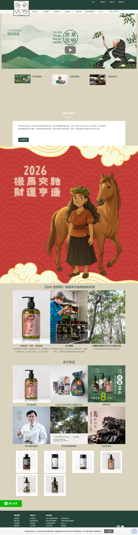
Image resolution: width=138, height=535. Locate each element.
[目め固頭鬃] (31, 384)
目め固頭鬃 (31, 405)
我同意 (110, 531)
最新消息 (16, 521)
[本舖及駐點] (98, 79)
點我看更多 (23, 140)
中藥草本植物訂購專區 (67, 521)
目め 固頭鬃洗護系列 (52, 518)
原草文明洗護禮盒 (51, 521)
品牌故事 (16, 518)
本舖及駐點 (112, 77)
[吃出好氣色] (106, 425)
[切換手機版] (122, 526)
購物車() (121, 2)
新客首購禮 (74, 77)
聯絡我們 (67, 11)
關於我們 (35, 11)
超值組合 (106, 405)
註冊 (110, 2)
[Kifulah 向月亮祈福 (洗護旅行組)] (69, 384)
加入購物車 (26, 466)
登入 (113, 2)
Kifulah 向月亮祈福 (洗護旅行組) (69, 405)
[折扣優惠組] (23, 78)
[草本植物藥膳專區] (69, 425)
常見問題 (16, 523)
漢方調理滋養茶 (31, 446)
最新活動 (78, 11)
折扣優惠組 (37, 77)
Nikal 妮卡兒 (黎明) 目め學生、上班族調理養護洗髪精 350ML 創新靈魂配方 (55, 483)
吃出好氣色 (106, 446)
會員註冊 (32, 523)
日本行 (101, 11)
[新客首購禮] (60, 79)
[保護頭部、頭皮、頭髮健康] (31, 317)
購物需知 (57, 11)
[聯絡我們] (118, 526)
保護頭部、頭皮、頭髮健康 (31, 346)
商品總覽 (46, 11)
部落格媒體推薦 (89, 11)
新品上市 (63, 523)
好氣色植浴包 (65, 518)
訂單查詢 (32, 518)
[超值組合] (106, 383)
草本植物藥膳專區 (69, 446)
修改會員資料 (34, 521)
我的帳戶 (103, 2)
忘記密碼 (32, 525)
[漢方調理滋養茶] (31, 425)
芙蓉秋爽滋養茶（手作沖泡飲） (83, 458)
